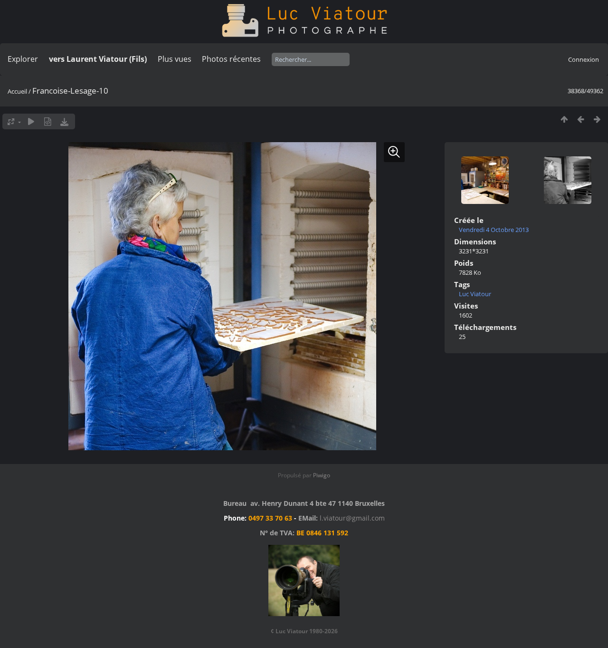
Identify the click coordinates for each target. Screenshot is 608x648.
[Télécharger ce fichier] (64, 121)
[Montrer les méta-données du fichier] (47, 121)
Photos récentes (231, 59)
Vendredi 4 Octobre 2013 (494, 229)
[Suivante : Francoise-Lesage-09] (597, 119)
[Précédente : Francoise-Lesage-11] (580, 119)
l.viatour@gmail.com (352, 517)
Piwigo (321, 475)
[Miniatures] (564, 119)
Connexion (583, 59)
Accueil (17, 91)
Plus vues (174, 59)
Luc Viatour (475, 294)
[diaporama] (31, 121)
